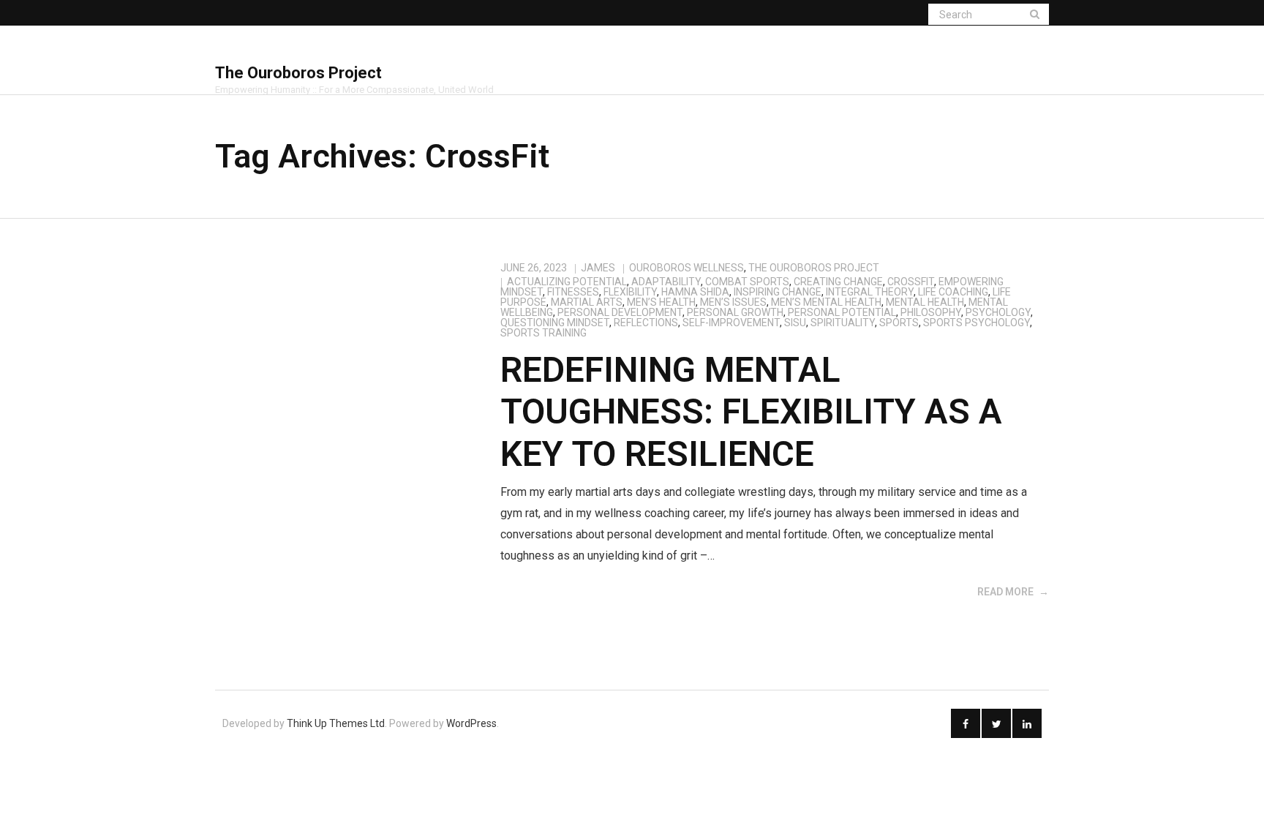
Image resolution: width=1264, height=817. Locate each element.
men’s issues (733, 302)
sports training (543, 333)
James (598, 268)
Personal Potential (842, 312)
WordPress (471, 723)
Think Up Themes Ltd (336, 723)
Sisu (795, 322)
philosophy (930, 312)
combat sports (747, 281)
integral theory (870, 292)
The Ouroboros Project (813, 268)
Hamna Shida (695, 292)
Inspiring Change (777, 292)
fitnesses (573, 292)
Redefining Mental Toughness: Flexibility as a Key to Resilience (751, 412)
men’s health (661, 302)
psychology (998, 312)
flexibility (630, 292)
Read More (1005, 592)
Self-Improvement (731, 322)
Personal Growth (735, 312)
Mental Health (925, 302)
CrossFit (910, 281)
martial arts (586, 302)
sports (899, 322)
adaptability (666, 281)
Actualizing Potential (567, 281)
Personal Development (619, 312)
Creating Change (838, 281)
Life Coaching (953, 292)
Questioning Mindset (554, 322)
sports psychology (976, 322)
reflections (646, 322)
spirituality (842, 322)
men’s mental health (826, 302)
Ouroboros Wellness (686, 268)
